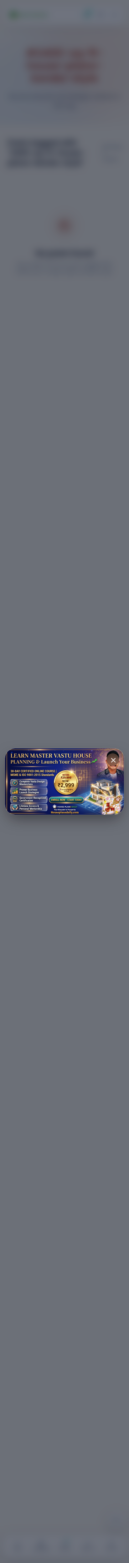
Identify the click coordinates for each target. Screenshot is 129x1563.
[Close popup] (112, 759)
